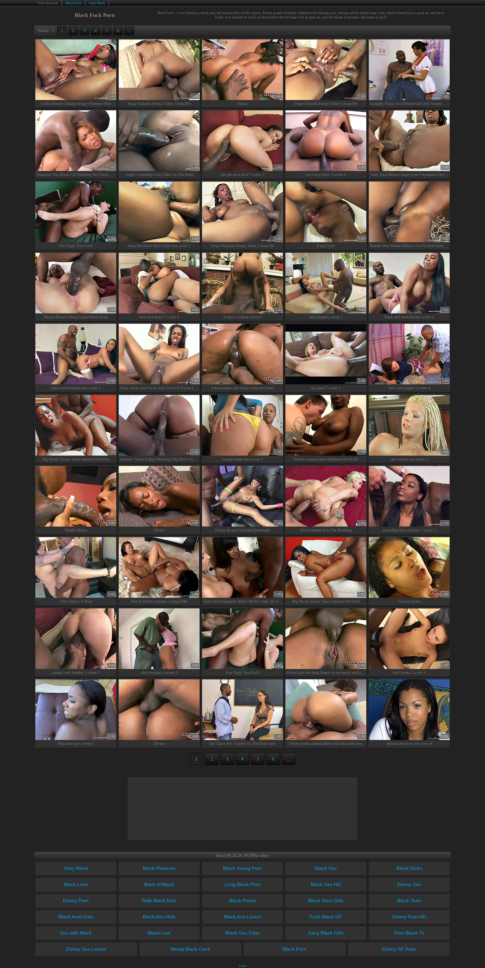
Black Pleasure (159, 868)
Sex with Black (76, 933)
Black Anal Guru (75, 917)
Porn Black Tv (409, 933)
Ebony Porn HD (409, 917)
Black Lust (159, 933)
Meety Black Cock (190, 949)
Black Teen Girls (326, 900)
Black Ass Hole (159, 917)
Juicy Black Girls (326, 933)
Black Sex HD (326, 884)
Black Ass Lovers (242, 917)
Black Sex (326, 868)
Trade (243, 966)
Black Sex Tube (242, 933)
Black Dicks (409, 868)
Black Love (76, 884)
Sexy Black (97, 3)
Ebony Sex (409, 884)
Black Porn (73, 3)
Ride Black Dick (159, 900)
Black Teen (409, 900)
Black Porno (242, 900)
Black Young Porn (242, 868)
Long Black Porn (243, 884)
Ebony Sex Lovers (86, 949)
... (129, 30)
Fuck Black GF (326, 917)
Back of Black (159, 884)
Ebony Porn (76, 900)
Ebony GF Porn (399, 949)
